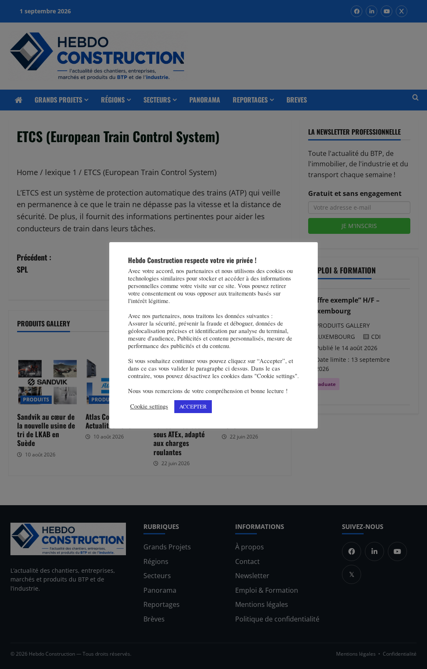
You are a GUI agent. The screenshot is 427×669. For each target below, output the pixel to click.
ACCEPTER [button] (193, 406)
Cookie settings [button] (149, 406)
